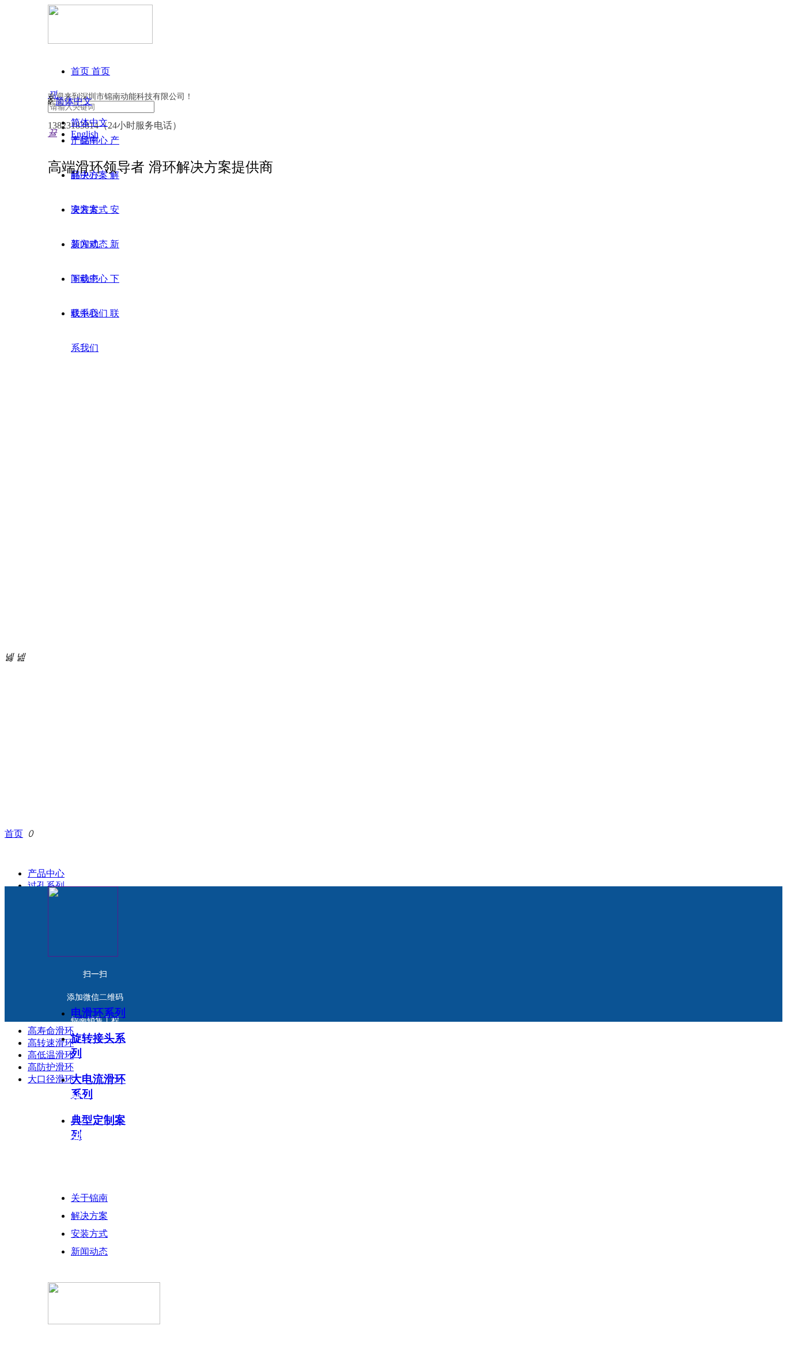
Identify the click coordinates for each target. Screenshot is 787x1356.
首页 (14, 833)
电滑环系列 (98, 1013)
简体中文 (73, 101)
